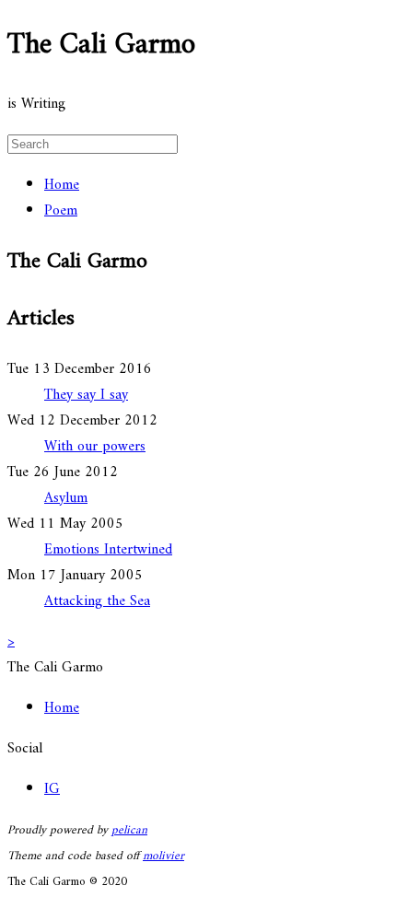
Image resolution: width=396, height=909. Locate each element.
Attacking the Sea (97, 601)
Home (61, 185)
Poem (60, 211)
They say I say (86, 395)
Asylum (65, 498)
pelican (129, 830)
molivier (163, 856)
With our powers (95, 447)
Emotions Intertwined (108, 550)
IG (52, 789)
